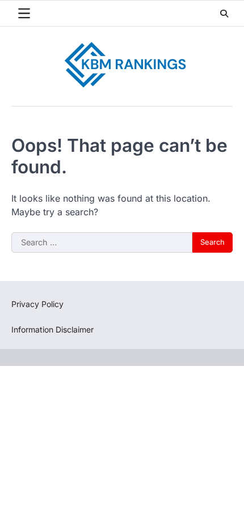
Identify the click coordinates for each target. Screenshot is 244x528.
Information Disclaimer (52, 329)
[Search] (224, 13)
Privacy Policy (37, 304)
